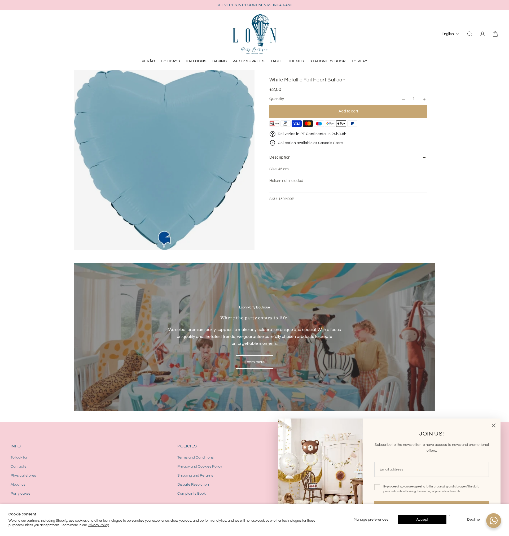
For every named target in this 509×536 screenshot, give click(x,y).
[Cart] (495, 34)
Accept (422, 519)
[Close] (493, 425)
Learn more (255, 362)
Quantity (276, 99)
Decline (473, 519)
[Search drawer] (469, 34)
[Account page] (482, 34)
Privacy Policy (98, 525)
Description (279, 157)
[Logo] (254, 34)
